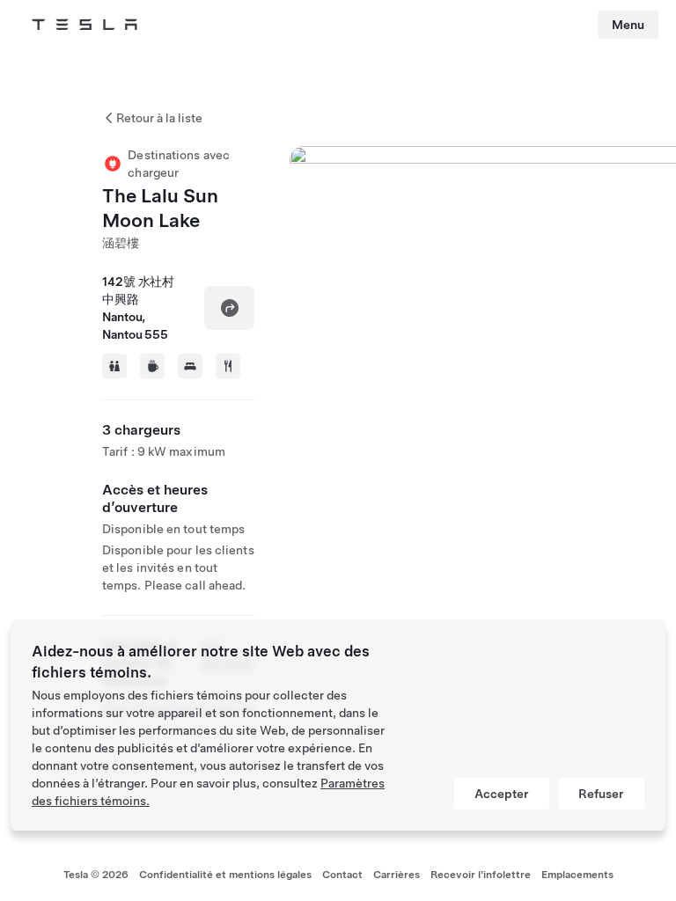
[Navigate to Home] (84, 24)
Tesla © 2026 (96, 874)
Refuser (601, 794)
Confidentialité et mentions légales (225, 874)
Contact (342, 874)
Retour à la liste (159, 118)
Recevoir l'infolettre (480, 874)
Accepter (501, 794)
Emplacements (577, 874)
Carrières (396, 874)
